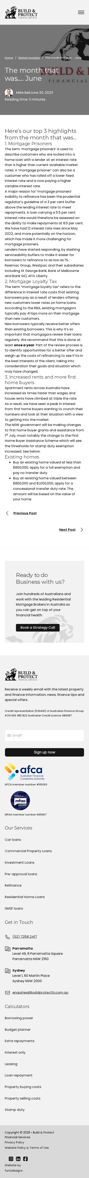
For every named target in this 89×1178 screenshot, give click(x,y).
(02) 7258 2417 (24, 936)
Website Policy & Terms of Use (27, 1148)
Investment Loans (19, 862)
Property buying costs (23, 1086)
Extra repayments (19, 1041)
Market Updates (29, 58)
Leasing (11, 1064)
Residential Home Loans (25, 897)
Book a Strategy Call (37, 627)
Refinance (13, 885)
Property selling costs (22, 1098)
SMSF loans (14, 908)
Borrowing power (19, 1018)
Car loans (13, 839)
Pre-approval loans (21, 874)
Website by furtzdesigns (14, 1168)
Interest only (15, 1052)
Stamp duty (15, 1109)
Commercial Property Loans (28, 851)
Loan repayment (18, 1075)
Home (9, 58)
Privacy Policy (14, 1142)
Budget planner (18, 1029)
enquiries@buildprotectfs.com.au (40, 992)
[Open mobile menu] (81, 12)
